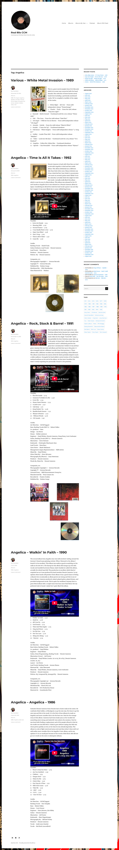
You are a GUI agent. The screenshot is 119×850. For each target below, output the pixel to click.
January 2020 (88, 227)
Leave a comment (15, 107)
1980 (89, 304)
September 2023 (89, 153)
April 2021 (87, 202)
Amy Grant (87, 312)
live (85, 320)
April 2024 (87, 141)
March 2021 (88, 203)
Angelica (21, 98)
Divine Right (14, 101)
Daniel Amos (102, 312)
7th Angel (16, 98)
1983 (101, 304)
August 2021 (88, 195)
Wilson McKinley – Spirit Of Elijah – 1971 (95, 80)
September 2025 (89, 112)
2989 (12, 719)
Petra (94, 323)
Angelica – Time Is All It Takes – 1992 (41, 158)
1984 (105, 304)
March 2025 (88, 122)
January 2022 (88, 186)
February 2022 (89, 185)
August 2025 (88, 114)
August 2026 (88, 93)
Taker (12, 104)
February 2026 (89, 103)
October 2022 (88, 171)
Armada (17, 99)
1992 (12, 175)
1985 (85, 306)
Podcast (92, 23)
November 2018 (89, 251)
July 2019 (87, 237)
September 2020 (89, 214)
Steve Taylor (87, 332)
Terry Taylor (95, 332)
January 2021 (88, 207)
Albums (70, 23)
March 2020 (88, 224)
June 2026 (87, 97)
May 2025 (87, 119)
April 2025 (87, 120)
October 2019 (88, 232)
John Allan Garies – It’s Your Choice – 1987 (96, 75)
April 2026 (88, 100)
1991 (12, 341)
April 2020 (87, 222)
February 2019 (88, 246)
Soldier (21, 103)
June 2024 (87, 137)
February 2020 (89, 225)
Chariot (22, 99)
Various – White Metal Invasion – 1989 (42, 80)
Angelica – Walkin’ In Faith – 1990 (39, 552)
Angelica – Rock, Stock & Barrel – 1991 (42, 323)
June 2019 (87, 239)
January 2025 (88, 125)
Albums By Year (80, 23)
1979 (85, 304)
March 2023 (88, 163)
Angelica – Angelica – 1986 (33, 702)
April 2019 (87, 242)
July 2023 (87, 156)
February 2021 (88, 205)
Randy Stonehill (88, 326)
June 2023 (87, 158)
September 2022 (89, 173)
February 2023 (88, 164)
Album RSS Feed (102, 23)
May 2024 (87, 139)
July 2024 (87, 136)
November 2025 (89, 109)
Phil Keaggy (101, 323)
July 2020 (87, 217)
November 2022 (89, 170)
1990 (12, 570)
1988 (97, 306)
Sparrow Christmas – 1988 (100, 274)
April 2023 (87, 161)
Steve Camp (100, 329)
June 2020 (87, 219)
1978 (105, 301)
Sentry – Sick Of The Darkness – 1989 (95, 82)
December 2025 (89, 107)
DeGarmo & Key (99, 315)
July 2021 (87, 197)
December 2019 (89, 229)
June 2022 (87, 178)
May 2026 (87, 98)
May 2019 (87, 241)
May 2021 (87, 200)
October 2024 (88, 131)
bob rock (21, 719)
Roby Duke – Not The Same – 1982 (99, 276)
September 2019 (89, 234)
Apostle (13, 99)
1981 (93, 304)
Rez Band (86, 329)
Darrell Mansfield (88, 315)
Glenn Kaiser (87, 318)
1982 (97, 304)
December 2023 (89, 147)
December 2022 (89, 168)
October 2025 (88, 110)
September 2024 (89, 132)
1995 (101, 309)
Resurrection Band (99, 326)
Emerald (20, 101)
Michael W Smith (100, 320)
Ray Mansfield (14, 91)
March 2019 (88, 244)
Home (64, 23)
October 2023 (88, 151)
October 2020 (88, 212)
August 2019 (88, 236)
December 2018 (89, 249)
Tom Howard (103, 332)
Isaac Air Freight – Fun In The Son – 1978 (96, 77)
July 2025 (87, 115)
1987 (93, 306)
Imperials (95, 318)
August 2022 (88, 175)
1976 (97, 301)
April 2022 (87, 181)
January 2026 (88, 105)
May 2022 (87, 180)
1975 (93, 301)
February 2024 (89, 144)
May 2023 (87, 159)
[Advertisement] (59, 57)
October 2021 (88, 192)
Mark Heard (91, 320)
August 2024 (88, 134)
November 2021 (89, 190)
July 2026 (87, 95)
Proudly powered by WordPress (27, 843)
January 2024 (88, 146)
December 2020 (89, 209)
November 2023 (89, 149)
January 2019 (88, 247)
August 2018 (88, 256)
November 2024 (89, 129)
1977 (101, 301)
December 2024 (89, 127)
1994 (97, 309)
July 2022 (87, 176)
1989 (12, 98)
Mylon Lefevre (88, 323)
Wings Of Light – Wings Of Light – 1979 (95, 78)
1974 (89, 301)
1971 (85, 301)
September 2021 (89, 193)
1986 (89, 306)
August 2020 (88, 215)
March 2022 (88, 183)
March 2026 (88, 102)
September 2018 (89, 254)
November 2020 (89, 210)
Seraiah (17, 103)
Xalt (15, 104)
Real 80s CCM (19, 32)
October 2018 (88, 253)
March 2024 (88, 142)
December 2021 (89, 188)
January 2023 (88, 166)
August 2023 (88, 154)
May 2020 (87, 220)
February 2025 (89, 124)
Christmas (94, 312)
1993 (93, 309)
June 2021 (87, 198)
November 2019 (89, 231)
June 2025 (87, 117)
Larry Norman (103, 318)
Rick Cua (93, 329)
